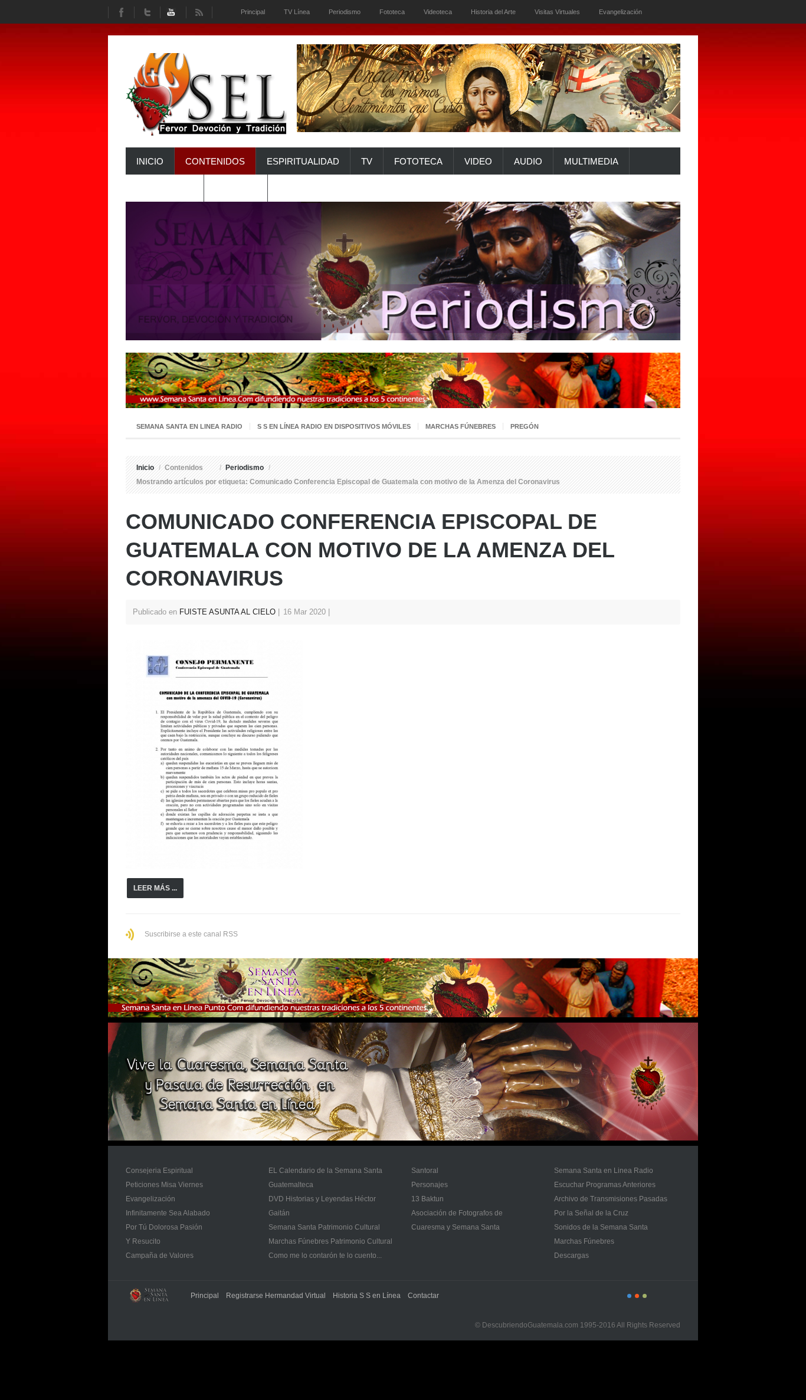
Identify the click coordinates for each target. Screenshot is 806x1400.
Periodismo (244, 468)
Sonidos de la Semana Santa (601, 1227)
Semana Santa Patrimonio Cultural (324, 1227)
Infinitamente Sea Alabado (168, 1213)
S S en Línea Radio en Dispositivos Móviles (334, 426)
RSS (199, 12)
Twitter (147, 12)
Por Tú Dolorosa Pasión (164, 1227)
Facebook (121, 12)
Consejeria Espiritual (159, 1170)
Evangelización (150, 1199)
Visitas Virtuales (557, 11)
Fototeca (418, 161)
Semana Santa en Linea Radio (189, 426)
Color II (637, 1296)
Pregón (524, 426)
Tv (366, 161)
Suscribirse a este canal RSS (191, 934)
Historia (236, 188)
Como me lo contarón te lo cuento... (325, 1255)
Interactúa (164, 188)
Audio (528, 161)
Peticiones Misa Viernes (164, 1185)
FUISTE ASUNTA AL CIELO (227, 611)
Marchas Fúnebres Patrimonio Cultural (330, 1241)
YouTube (173, 12)
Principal (205, 1295)
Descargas (571, 1255)
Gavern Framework (152, 1298)
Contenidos (215, 161)
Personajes (429, 1185)
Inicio (149, 161)
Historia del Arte (493, 11)
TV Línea (297, 11)
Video (478, 161)
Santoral (424, 1170)
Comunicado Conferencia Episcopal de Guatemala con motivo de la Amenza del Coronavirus (370, 550)
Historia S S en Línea (367, 1295)
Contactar (423, 1295)
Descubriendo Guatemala (207, 97)
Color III (645, 1296)
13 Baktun (427, 1199)
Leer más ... (155, 888)
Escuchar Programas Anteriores (605, 1185)
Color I (629, 1296)
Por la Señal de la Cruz (591, 1213)
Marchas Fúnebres (460, 426)
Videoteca (438, 11)
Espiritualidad (303, 161)
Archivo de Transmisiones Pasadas (610, 1199)
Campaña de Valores (160, 1255)
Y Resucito (143, 1241)
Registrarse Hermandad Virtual (276, 1295)
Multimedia (591, 161)
